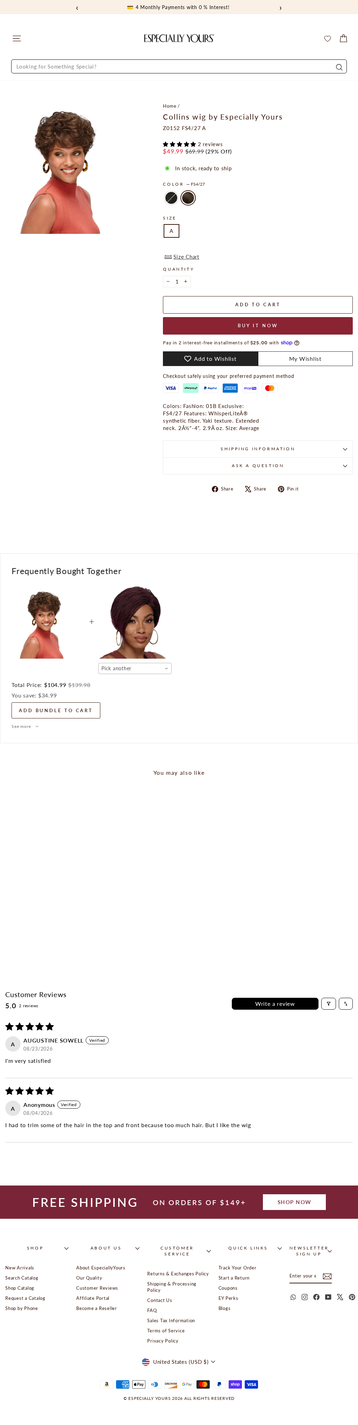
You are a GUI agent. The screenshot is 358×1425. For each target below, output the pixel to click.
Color (184, 184)
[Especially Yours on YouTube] (328, 1297)
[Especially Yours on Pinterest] (352, 1297)
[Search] (338, 66)
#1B (171, 198)
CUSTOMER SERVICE (177, 1250)
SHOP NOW (295, 1202)
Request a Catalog (25, 1298)
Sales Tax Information (171, 1320)
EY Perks (228, 1298)
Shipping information (258, 448)
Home (169, 106)
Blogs (225, 1308)
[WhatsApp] (292, 1297)
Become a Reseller (96, 1308)
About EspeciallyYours (101, 1267)
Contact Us (159, 1300)
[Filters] (328, 1004)
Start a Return (234, 1278)
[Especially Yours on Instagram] (304, 1297)
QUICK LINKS (248, 1248)
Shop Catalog (19, 1288)
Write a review (275, 1003)
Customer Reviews (97, 1288)
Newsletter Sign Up (309, 1250)
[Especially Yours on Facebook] (316, 1297)
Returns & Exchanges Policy (178, 1273)
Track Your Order (238, 1267)
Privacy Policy (163, 1341)
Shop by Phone (21, 1308)
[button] (180, 144)
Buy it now (258, 325)
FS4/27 (188, 198)
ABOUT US (106, 1248)
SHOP (35, 1248)
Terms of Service (166, 1330)
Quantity (178, 269)
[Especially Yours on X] (340, 1297)
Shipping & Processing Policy (171, 1287)
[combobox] (179, 66)
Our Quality (89, 1278)
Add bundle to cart (56, 710)
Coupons (228, 1288)
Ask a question (258, 465)
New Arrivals (19, 1267)
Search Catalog (21, 1278)
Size (169, 218)
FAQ (152, 1310)
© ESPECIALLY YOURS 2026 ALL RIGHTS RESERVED (179, 1398)
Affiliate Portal (92, 1298)
